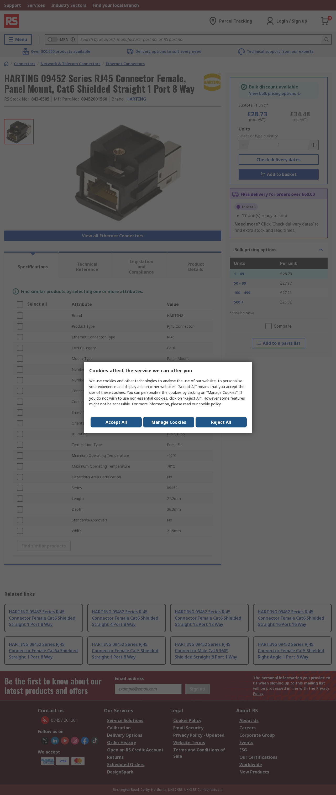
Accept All (116, 422)
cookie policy (209, 403)
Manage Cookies (168, 422)
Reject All (221, 422)
